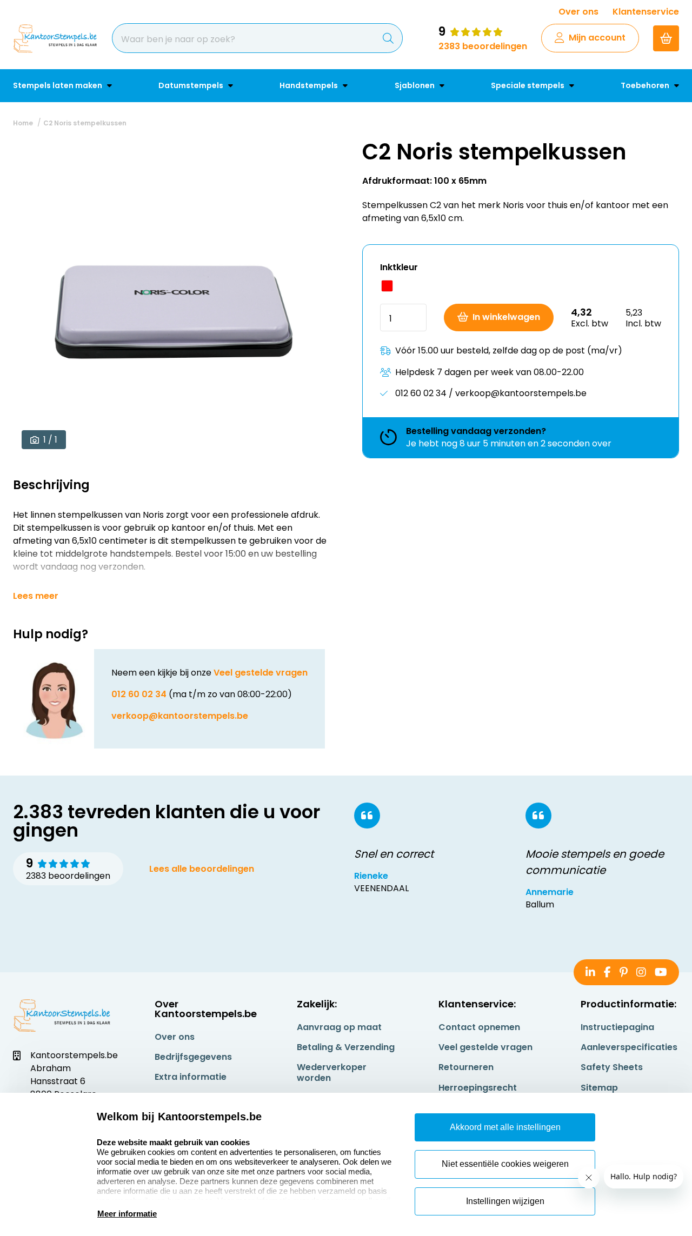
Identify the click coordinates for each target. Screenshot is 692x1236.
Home (23, 123)
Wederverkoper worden (332, 1072)
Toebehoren (646, 85)
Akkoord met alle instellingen (505, 1127)
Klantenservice (646, 11)
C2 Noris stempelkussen (85, 123)
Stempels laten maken (58, 85)
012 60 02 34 (139, 694)
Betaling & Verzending (346, 1047)
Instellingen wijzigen (505, 1201)
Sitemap (599, 1088)
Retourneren (466, 1067)
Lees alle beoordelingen (201, 869)
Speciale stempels (528, 85)
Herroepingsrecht (477, 1088)
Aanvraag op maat (339, 1027)
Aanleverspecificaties (629, 1047)
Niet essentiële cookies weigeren (505, 1163)
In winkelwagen (506, 317)
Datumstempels (191, 85)
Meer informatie (127, 1213)
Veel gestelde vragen (261, 672)
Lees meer (35, 596)
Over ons (578, 11)
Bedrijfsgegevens (193, 1057)
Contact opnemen (479, 1027)
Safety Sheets (612, 1067)
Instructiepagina (617, 1027)
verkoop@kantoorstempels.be (179, 716)
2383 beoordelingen (482, 46)
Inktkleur (399, 267)
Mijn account (597, 37)
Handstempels (310, 85)
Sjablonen (415, 85)
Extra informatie (191, 1077)
